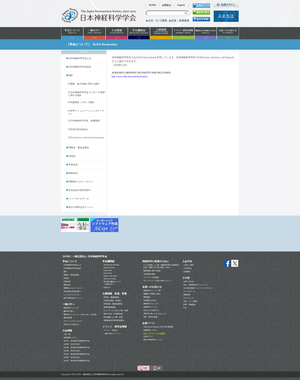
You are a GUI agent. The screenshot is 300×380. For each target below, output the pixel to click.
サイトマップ (188, 298)
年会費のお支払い (150, 300)
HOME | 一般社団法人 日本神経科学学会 (85, 256)
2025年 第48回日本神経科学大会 (77, 347)
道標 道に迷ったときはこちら (154, 314)
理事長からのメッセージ (81, 181)
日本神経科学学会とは (80, 58)
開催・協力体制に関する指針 (85, 84)
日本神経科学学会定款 (80, 67)
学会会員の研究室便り (80, 190)
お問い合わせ (188, 281)
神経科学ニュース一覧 (152, 290)
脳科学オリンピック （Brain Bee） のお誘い (81, 314)
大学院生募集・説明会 (112, 300)
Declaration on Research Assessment (87, 137)
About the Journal (109, 279)
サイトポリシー (189, 291)
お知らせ (106, 287)
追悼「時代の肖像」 (151, 317)
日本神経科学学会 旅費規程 (85, 120)
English (181, 5)
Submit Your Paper (110, 276)
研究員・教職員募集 (111, 297)
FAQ (185, 308)
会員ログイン (148, 336)
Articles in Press (109, 268)
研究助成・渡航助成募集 (113, 304)
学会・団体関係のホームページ (195, 285)
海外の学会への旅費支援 (113, 314)
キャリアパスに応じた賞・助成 (115, 310)
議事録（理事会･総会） (152, 294)
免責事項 (186, 295)
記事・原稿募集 (189, 304)
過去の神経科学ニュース (152, 340)
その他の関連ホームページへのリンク (198, 288)
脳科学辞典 (68, 318)
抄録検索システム (70, 337)
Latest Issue (107, 270)
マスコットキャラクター (73, 321)
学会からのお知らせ (71, 324)
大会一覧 (67, 334)
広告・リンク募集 (190, 301)
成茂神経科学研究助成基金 (113, 320)
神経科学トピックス (71, 308)
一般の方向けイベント (112, 333)
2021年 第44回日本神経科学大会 (77, 361)
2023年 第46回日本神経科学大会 (77, 354)
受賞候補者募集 (109, 307)
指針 (71, 75)
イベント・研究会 (110, 330)
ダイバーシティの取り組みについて (157, 281)
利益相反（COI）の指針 (82, 102)
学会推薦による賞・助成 (113, 317)
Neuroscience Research (111, 265)
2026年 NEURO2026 (72, 344)
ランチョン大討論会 (151, 277)
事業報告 (146, 297)
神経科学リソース (150, 307)
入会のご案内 (188, 265)
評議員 (72, 156)
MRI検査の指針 (149, 274)
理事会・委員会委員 (79, 147)
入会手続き (187, 268)
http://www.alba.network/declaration (129, 76)
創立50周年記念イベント (81, 207)
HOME (152, 5)
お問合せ (166, 5)
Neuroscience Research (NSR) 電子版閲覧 (158, 327)
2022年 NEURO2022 (72, 357)
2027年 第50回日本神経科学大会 (77, 341)
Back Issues (107, 273)
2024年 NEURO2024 (72, 351)
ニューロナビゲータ (79, 198)
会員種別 (186, 271)
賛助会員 (73, 173)
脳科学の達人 (69, 311)
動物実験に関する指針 (152, 271)
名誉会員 (73, 164)
